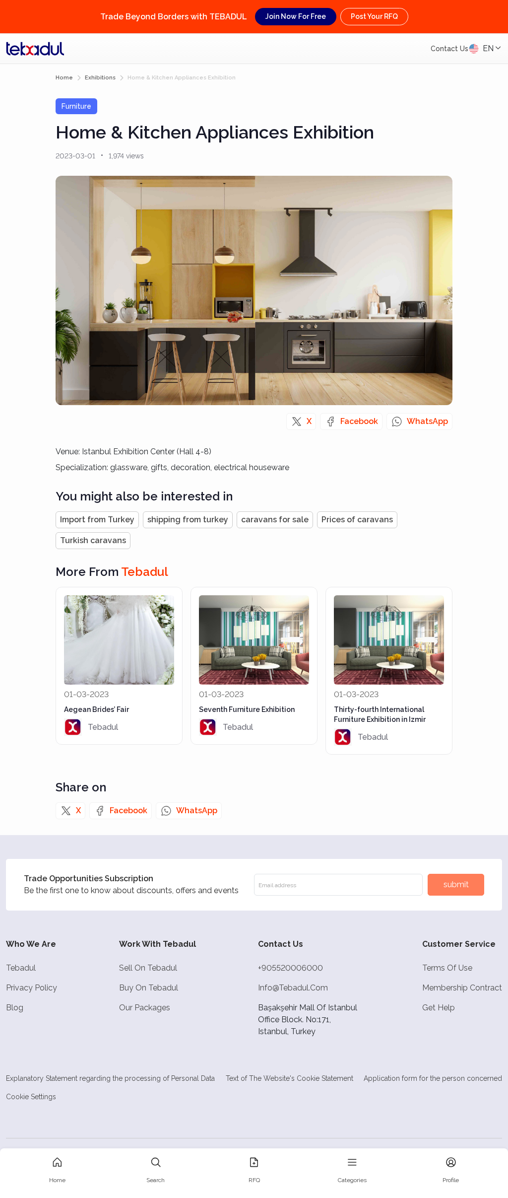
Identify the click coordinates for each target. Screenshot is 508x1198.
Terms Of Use (447, 968)
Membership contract (462, 987)
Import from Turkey (97, 519)
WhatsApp (427, 421)
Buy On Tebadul (148, 987)
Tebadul (21, 968)
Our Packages (144, 1007)
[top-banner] (35, 49)
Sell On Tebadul (148, 968)
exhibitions (100, 77)
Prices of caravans (357, 519)
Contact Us (449, 49)
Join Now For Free (295, 16)
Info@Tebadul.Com (293, 987)
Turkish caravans (93, 540)
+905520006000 (290, 968)
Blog (14, 1007)
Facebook (359, 421)
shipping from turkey (187, 519)
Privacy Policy (31, 987)
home (64, 77)
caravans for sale (275, 519)
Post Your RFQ (374, 16)
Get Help (438, 1007)
